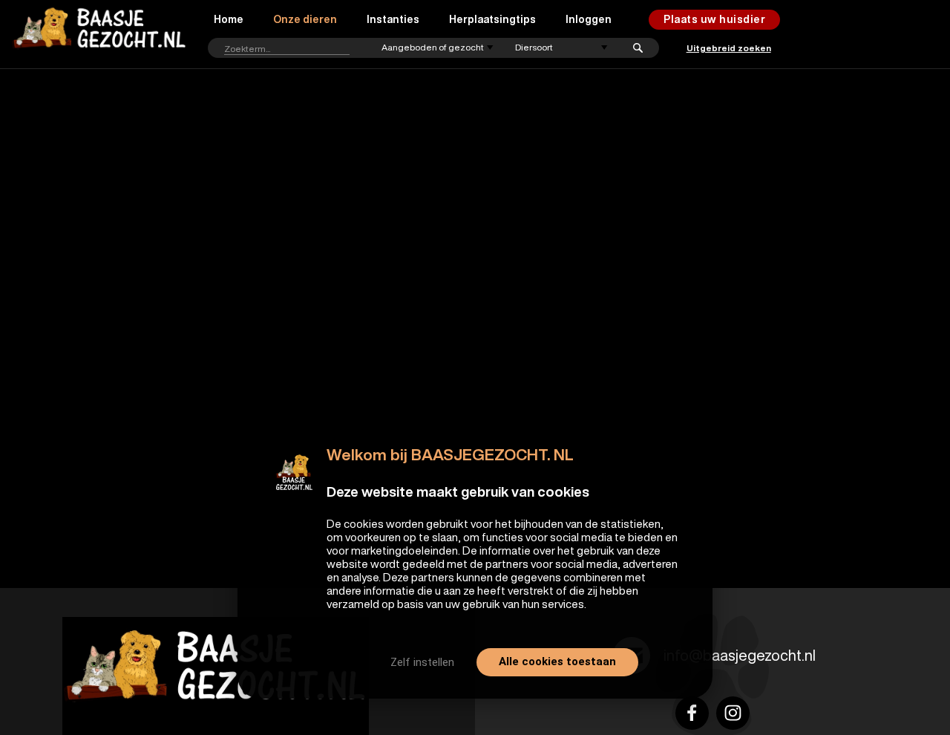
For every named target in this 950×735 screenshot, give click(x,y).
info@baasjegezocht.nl (740, 655)
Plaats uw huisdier (714, 19)
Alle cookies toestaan (557, 661)
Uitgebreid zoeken (729, 48)
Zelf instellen (422, 662)
